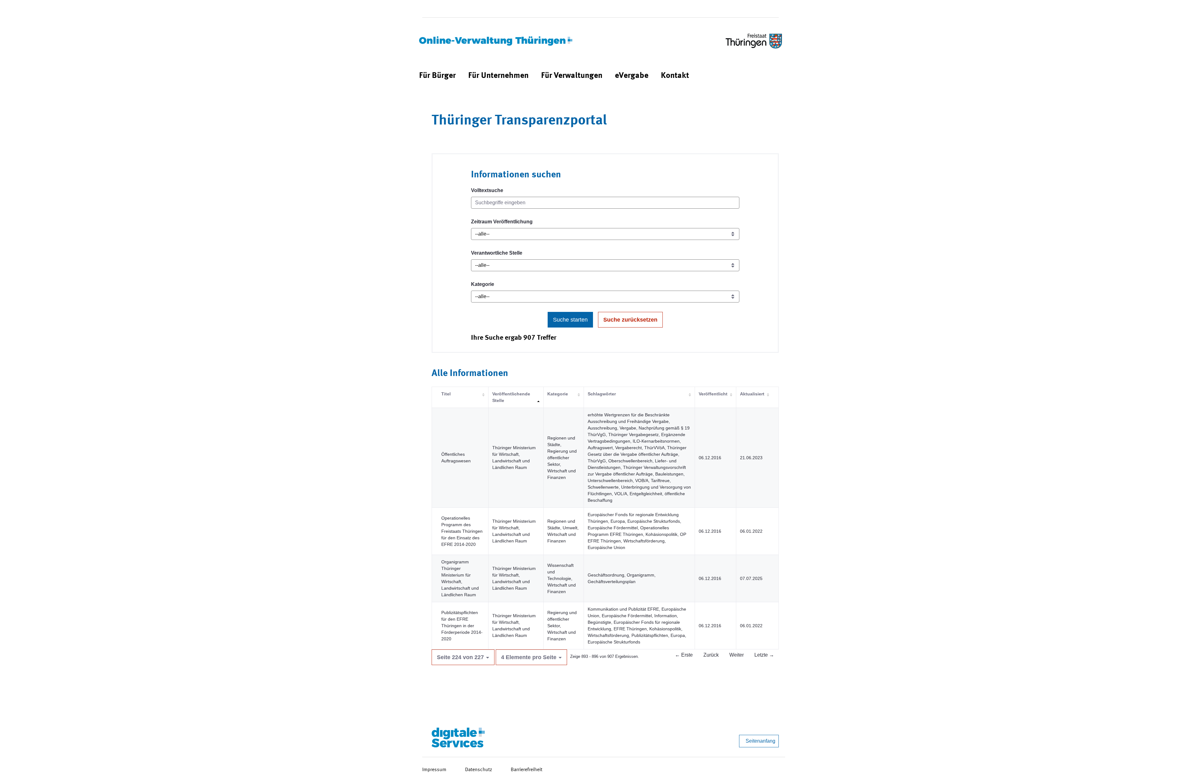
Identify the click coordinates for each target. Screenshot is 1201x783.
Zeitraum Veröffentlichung (502, 221)
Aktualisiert (752, 393)
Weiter (736, 655)
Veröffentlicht (713, 393)
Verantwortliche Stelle (496, 253)
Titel (446, 393)
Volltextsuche (487, 190)
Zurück (711, 655)
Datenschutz (478, 769)
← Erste (684, 655)
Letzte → (764, 655)
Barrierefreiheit (526, 769)
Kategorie (482, 284)
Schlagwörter (602, 393)
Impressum (434, 769)
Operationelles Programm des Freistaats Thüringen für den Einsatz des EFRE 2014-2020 (462, 531)
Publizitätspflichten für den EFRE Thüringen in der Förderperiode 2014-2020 (462, 625)
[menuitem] (437, 76)
